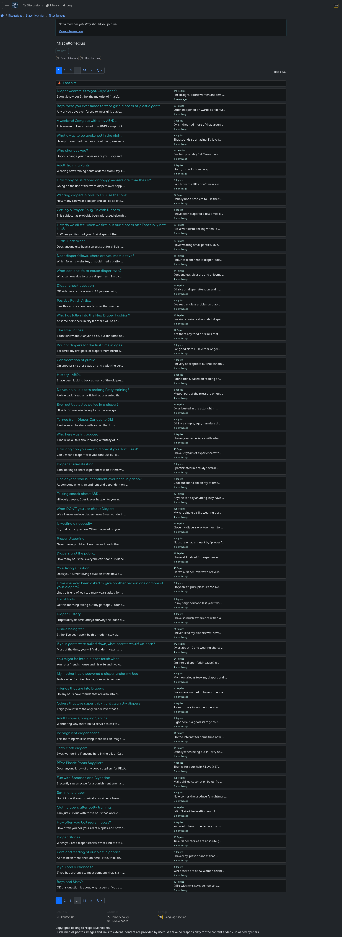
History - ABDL (69, 375)
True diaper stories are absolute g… (198, 841)
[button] (99, 70)
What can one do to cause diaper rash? (89, 271)
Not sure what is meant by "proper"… (199, 542)
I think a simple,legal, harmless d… (197, 423)
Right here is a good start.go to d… (197, 722)
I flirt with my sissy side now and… (197, 886)
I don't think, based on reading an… (198, 379)
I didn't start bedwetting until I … (196, 811)
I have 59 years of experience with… (198, 453)
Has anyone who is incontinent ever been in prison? (99, 479)
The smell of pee (70, 330)
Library (54, 5)
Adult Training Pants (73, 165)
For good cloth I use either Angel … (197, 349)
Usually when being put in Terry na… (198, 752)
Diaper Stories (68, 837)
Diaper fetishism (35, 15)
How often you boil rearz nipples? (84, 822)
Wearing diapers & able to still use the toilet (92, 195)
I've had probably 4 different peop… (198, 154)
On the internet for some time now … (199, 737)
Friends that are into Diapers (80, 688)
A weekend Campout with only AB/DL (86, 121)
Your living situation (73, 568)
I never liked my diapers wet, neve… (198, 633)
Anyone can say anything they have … (199, 498)
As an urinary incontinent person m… (199, 707)
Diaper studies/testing (75, 464)
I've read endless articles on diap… (197, 304)
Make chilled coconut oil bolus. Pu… (198, 782)
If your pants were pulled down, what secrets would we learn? (106, 644)
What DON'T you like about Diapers (86, 509)
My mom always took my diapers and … (200, 677)
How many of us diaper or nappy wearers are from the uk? (104, 180)
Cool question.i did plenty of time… (197, 483)
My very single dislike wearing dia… (197, 513)
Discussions (34, 5)
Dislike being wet (70, 629)
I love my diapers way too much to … (198, 527)
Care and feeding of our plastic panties (89, 852)
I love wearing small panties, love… (197, 245)
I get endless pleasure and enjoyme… (199, 275)
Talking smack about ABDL (78, 494)
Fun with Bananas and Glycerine (83, 778)
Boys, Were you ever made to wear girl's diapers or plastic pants (108, 106)
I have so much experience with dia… (198, 618)
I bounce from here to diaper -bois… (198, 260)
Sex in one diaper (71, 792)
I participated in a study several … (196, 468)
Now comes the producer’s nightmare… (200, 796)
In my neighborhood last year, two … (198, 603)
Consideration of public (76, 360)
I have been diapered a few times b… (198, 214)
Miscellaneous (57, 15)
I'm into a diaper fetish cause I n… (196, 663)
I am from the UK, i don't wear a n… (197, 184)
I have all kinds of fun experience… (197, 557)
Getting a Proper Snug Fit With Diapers (88, 210)
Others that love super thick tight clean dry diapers (98, 703)
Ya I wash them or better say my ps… (198, 826)
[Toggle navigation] (7, 5)
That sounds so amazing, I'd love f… (198, 139)
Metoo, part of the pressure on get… (198, 394)
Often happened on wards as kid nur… (199, 110)
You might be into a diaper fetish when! (88, 659)
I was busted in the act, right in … (196, 408)
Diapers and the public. (76, 553)
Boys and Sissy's (70, 882)
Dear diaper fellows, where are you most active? (95, 256)
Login (70, 5)
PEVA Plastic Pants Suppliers (80, 763)
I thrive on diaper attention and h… (197, 289)
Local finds (66, 599)
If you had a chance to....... (78, 867)
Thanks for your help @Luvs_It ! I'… (197, 767)
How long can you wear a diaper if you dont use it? (98, 449)
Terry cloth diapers (72, 748)
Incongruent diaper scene (78, 733)
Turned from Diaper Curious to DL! (85, 419)
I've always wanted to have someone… (199, 692)
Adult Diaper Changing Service (82, 718)
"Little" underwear (71, 241)
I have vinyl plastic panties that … (196, 856)
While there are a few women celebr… (199, 871)
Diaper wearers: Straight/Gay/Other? (87, 91)
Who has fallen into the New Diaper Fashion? (93, 315)
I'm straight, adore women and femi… (199, 95)
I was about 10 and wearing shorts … (198, 648)
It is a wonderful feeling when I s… (197, 229)
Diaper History (69, 614)
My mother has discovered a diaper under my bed (97, 673)
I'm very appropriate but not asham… (199, 364)
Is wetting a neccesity (74, 523)
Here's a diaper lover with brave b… (197, 572)
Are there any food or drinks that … (197, 334)
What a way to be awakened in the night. (89, 135)
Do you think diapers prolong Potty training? (93, 390)
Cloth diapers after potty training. (84, 807)
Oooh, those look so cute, (191, 169)
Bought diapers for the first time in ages (89, 345)
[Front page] (2, 15)
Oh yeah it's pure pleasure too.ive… (197, 587)
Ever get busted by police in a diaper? (87, 404)
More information (71, 31)
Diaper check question (75, 285)
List (63, 51)
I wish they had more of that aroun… (198, 124)
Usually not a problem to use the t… (198, 199)
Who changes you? (72, 150)
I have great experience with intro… (197, 438)
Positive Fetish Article (74, 300)
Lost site (70, 83)
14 (84, 70)
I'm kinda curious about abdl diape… (198, 319)
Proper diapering (70, 538)
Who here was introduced (77, 434)
